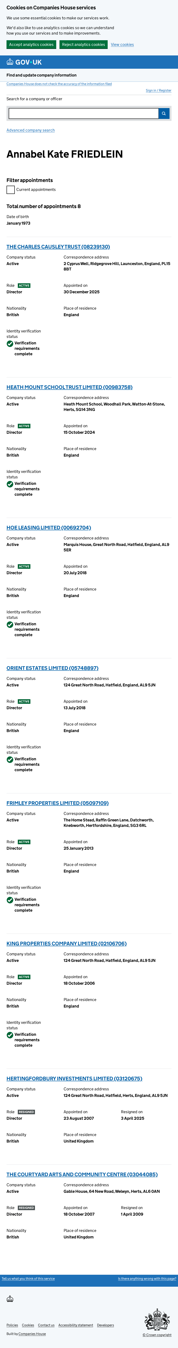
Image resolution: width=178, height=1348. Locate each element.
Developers (105, 1325)
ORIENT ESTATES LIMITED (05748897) (53, 668)
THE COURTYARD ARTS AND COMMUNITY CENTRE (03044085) (82, 1174)
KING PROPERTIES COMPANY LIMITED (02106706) (67, 943)
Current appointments (36, 189)
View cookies (122, 44)
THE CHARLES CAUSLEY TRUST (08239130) (58, 247)
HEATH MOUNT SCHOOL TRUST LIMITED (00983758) (70, 387)
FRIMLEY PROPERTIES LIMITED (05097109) (58, 803)
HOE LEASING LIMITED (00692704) (49, 527)
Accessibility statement (75, 1325)
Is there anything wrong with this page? (147, 1278)
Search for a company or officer (34, 98)
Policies (12, 1325)
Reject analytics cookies (83, 44)
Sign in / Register (158, 90)
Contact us (46, 1325)
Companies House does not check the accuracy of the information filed (59, 84)
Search (164, 113)
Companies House (32, 1334)
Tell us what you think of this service (28, 1278)
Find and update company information (42, 75)
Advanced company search (31, 130)
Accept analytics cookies (31, 44)
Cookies (28, 1325)
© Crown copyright (157, 1335)
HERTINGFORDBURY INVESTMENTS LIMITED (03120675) (74, 1078)
